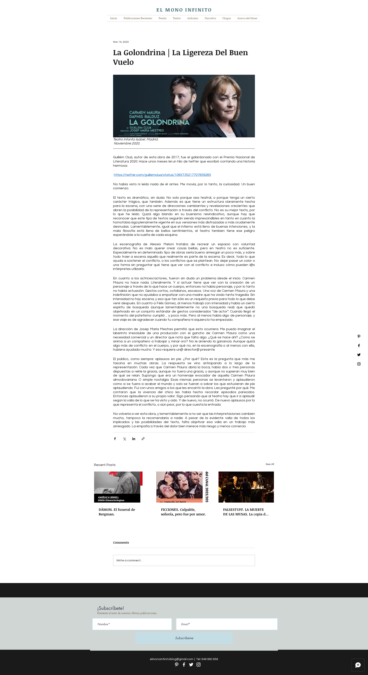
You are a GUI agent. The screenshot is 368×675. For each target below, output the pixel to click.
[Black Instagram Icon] (359, 364)
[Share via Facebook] (115, 438)
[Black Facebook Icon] (359, 345)
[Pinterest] (359, 336)
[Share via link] (143, 438)
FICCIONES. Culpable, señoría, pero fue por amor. (183, 511)
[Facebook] (184, 664)
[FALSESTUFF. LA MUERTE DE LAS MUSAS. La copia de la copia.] (246, 487)
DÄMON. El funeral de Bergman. (117, 511)
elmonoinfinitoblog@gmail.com (171, 659)
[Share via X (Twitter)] (124, 438)
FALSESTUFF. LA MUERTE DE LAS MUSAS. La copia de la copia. (245, 511)
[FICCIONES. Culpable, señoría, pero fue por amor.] (184, 487)
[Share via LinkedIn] (134, 438)
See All (270, 464)
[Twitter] (191, 664)
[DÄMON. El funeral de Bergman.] (122, 487)
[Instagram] (198, 664)
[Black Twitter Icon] (359, 355)
